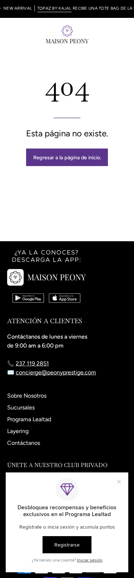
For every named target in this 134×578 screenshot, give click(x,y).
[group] (67, 9)
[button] (108, 34)
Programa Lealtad (29, 419)
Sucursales (21, 407)
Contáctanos (23, 442)
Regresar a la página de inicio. (67, 157)
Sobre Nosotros (26, 395)
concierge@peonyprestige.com (56, 372)
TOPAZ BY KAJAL (52, 8)
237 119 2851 (32, 363)
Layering (18, 431)
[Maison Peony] (67, 34)
